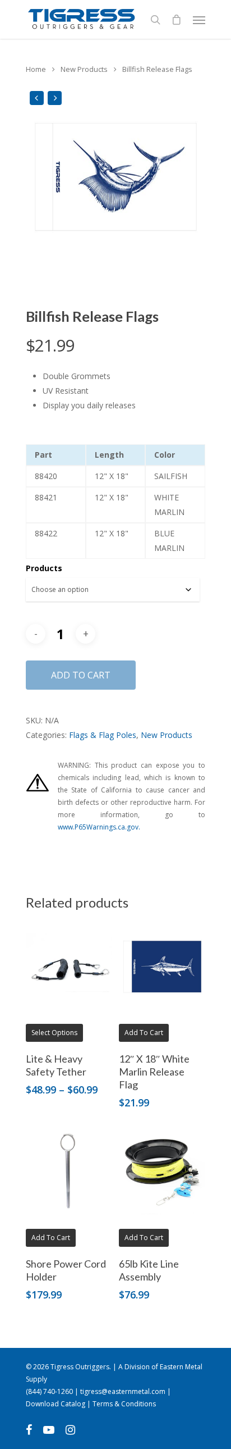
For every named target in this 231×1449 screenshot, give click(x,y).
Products (44, 568)
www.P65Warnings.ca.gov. (99, 827)
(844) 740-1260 (49, 1391)
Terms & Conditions (124, 1404)
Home (36, 69)
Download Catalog (55, 1404)
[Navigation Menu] (199, 19)
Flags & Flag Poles (102, 735)
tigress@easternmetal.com (122, 1391)
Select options (54, 1032)
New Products (84, 69)
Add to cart (80, 675)
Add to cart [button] (143, 1032)
